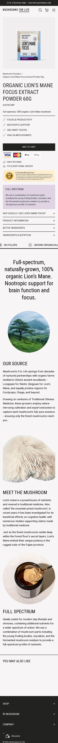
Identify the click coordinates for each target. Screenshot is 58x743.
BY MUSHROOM (11, 714)
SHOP (6, 703)
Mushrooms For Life (17, 742)
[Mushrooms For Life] (16, 10)
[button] (40, 10)
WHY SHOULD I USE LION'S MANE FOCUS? (24, 213)
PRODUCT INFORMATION (15, 220)
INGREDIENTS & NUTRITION (17, 235)
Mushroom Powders (12, 74)
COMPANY (8, 724)
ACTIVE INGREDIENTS (14, 228)
